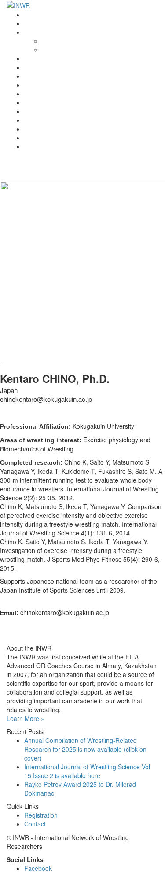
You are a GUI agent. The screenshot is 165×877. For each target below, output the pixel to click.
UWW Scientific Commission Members (77, 146)
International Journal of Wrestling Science (82, 67)
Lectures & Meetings (52, 76)
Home (32, 14)
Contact (35, 137)
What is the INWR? (50, 32)
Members (37, 111)
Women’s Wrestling (51, 93)
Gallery (34, 128)
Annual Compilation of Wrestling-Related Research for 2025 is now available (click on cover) (85, 749)
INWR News (41, 23)
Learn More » (25, 718)
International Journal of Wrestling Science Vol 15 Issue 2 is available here (87, 771)
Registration (41, 102)
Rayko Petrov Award (52, 58)
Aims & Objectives (67, 49)
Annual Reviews (46, 84)
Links (31, 120)
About (50, 40)
